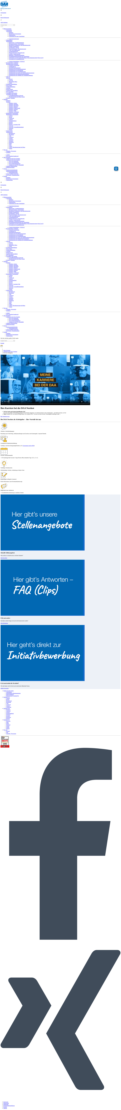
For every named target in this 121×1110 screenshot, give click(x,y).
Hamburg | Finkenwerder (14, 108)
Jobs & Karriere (6, 157)
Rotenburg (11, 142)
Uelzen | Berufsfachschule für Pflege (17, 147)
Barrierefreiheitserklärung (9, 1105)
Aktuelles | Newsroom (11, 151)
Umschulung (9, 30)
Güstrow (11, 119)
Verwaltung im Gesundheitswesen (16, 59)
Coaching (8, 88)
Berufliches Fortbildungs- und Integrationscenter (19, 45)
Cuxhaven (11, 137)
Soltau (10, 143)
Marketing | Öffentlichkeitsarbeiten (16, 55)
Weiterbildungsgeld (13, 172)
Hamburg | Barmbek (13, 104)
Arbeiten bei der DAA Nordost (13, 158)
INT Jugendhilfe (9, 91)
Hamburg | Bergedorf (13, 105)
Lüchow (11, 138)
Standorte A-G (6, 697)
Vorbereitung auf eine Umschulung (16, 36)
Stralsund (11, 128)
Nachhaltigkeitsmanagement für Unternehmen (19, 56)
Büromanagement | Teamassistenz (16, 43)
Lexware (11, 80)
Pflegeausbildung (10, 694)
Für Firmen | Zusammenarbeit (12, 175)
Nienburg (11, 141)
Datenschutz (6, 1103)
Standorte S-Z (6, 719)
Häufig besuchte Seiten (8, 690)
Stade (10, 144)
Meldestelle (5, 1104)
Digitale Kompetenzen (14, 46)
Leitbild (8, 154)
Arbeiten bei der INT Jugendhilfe (16, 165)
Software (8, 76)
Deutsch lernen (9, 89)
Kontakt (5, 176)
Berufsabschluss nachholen (12, 62)
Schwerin (11, 125)
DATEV (11, 79)
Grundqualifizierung (13, 51)
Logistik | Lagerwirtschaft (14, 54)
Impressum (5, 1102)
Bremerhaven (12, 133)
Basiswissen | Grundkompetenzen (16, 42)
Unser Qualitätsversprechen (12, 173)
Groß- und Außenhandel (14, 50)
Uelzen (10, 146)
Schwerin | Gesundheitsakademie (16, 127)
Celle (10, 136)
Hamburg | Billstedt (13, 107)
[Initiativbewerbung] (43, 680)
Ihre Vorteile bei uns (5, 416)
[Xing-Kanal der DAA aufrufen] (60, 1099)
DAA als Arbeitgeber (13, 161)
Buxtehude (11, 134)
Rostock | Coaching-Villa (14, 124)
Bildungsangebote (7, 28)
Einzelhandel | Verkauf (14, 47)
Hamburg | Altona (13, 103)
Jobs (7, 732)
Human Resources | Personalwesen (16, 52)
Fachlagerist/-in (12, 66)
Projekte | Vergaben (10, 98)
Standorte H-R (6, 708)
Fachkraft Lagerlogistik (14, 65)
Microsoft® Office (13, 81)
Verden (10, 148)
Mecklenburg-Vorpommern (15, 33)
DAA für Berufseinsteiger (14, 163)
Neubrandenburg (12, 120)
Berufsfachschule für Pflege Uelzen (17, 96)
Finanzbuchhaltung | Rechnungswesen (17, 49)
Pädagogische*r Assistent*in (12, 695)
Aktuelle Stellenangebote (11, 166)
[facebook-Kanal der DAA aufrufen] (60, 939)
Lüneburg (11, 139)
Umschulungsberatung (14, 38)
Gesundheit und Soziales (11, 93)
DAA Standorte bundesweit (12, 156)
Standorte (5, 99)
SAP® (10, 83)
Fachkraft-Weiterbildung (11, 84)
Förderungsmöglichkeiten (11, 170)
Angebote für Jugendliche (12, 90)
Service (5, 168)
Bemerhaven (9, 700)
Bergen (10, 117)
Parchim (11, 122)
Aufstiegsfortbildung (10, 86)
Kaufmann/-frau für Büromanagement (17, 69)
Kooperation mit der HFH (28, 445)
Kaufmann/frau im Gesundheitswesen (17, 71)
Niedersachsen (12, 35)
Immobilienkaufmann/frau (14, 67)
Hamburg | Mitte (12, 110)
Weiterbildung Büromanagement (13, 693)
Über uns (5, 149)
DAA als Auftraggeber (14, 162)
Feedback (8, 152)
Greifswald (11, 118)
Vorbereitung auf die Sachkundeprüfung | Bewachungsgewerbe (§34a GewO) (26, 57)
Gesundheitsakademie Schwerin (16, 95)
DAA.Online (9, 85)
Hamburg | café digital (14, 112)
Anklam (11, 115)
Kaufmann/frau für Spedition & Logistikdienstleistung (21, 75)
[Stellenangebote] (43, 550)
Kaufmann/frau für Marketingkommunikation (19, 74)
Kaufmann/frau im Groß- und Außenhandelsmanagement (21, 72)
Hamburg (11, 32)
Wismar (10, 129)
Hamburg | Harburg (13, 109)
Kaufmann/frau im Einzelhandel (16, 70)
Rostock (11, 123)
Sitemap (5, 1108)
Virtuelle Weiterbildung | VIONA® (17, 61)
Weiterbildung (9, 40)
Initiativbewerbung (10, 167)
